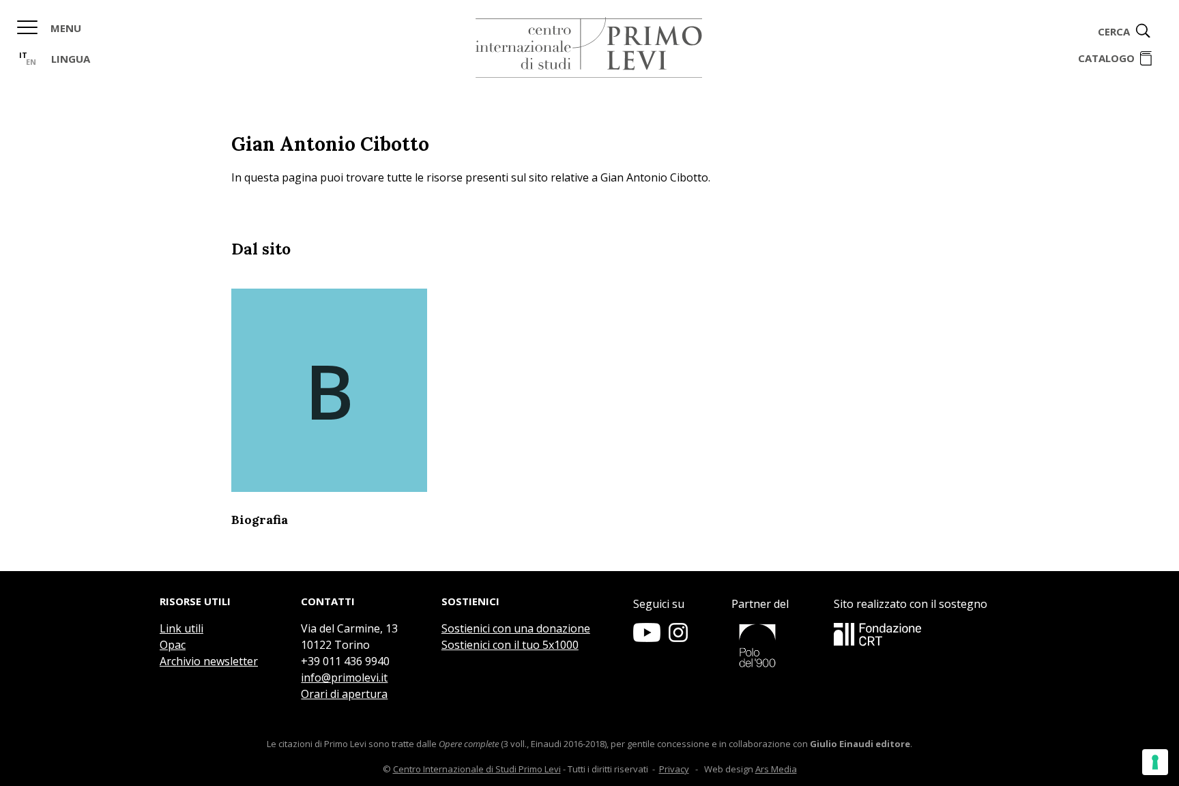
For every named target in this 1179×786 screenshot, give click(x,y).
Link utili (181, 628)
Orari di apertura (344, 693)
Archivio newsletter (209, 661)
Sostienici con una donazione (515, 628)
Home (589, 47)
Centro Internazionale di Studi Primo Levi (477, 769)
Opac (173, 644)
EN (31, 62)
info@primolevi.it (344, 677)
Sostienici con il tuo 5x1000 (510, 644)
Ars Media (776, 769)
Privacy (674, 769)
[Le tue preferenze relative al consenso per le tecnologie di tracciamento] (1155, 762)
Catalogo (1106, 58)
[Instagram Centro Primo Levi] (678, 637)
